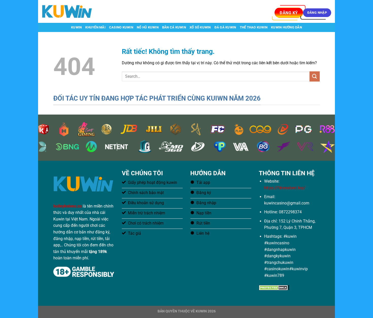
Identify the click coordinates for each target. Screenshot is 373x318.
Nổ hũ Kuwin (148, 27)
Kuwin (76, 27)
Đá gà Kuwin (225, 27)
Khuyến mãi (95, 27)
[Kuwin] (67, 11)
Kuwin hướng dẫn (286, 27)
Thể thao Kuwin (254, 27)
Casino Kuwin (121, 27)
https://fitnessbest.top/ (285, 187)
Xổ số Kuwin (200, 27)
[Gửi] (315, 76)
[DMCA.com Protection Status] (274, 287)
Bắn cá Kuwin (174, 27)
